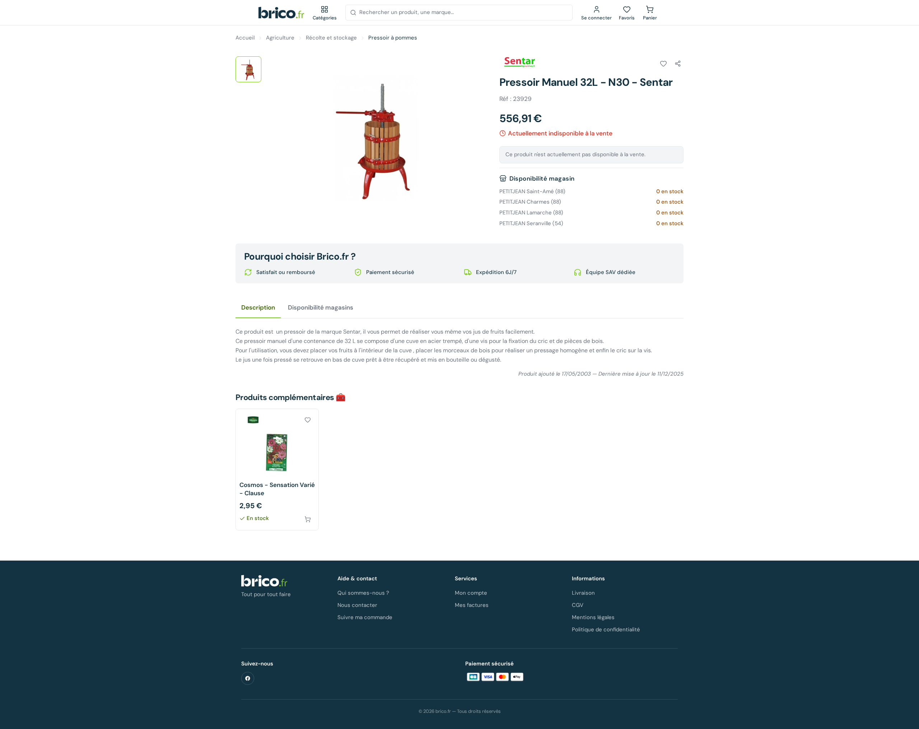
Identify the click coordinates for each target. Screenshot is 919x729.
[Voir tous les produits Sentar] (519, 62)
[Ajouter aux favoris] (663, 63)
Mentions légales (593, 617)
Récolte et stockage (331, 37)
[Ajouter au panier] (307, 519)
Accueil (245, 37)
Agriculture (280, 37)
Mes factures (472, 605)
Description (258, 307)
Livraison (583, 592)
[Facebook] (247, 678)
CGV (577, 605)
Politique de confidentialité (606, 629)
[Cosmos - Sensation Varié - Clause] (277, 469)
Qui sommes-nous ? (363, 592)
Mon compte (471, 592)
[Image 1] (248, 69)
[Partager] (678, 63)
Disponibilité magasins (320, 307)
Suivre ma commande (364, 617)
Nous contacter (357, 605)
